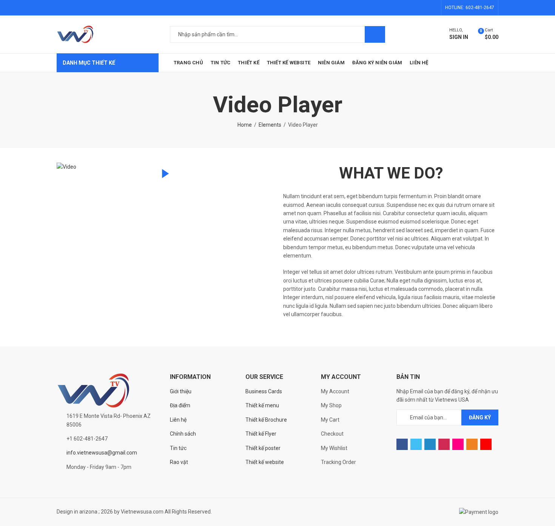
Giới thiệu (180, 391)
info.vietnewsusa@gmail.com (101, 453)
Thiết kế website (264, 462)
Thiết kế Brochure (266, 420)
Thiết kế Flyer (260, 434)
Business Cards (263, 391)
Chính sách (183, 434)
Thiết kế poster (263, 448)
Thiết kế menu (262, 405)
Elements (270, 125)
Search (375, 34)
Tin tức (178, 448)
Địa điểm (180, 405)
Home (244, 125)
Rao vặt (179, 462)
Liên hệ (178, 420)
